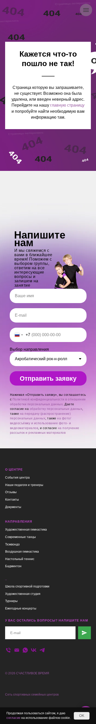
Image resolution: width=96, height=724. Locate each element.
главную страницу (67, 382)
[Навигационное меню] (86, 10)
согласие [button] (13, 718)
